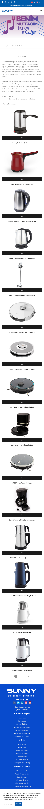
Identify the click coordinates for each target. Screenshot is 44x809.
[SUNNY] (7, 11)
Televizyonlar (22, 744)
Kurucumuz (22, 721)
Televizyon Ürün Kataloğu (22, 763)
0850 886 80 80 (23, 710)
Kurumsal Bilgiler (22, 724)
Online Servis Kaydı (22, 780)
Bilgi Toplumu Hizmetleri (22, 736)
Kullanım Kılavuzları (22, 771)
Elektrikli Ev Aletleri (22, 754)
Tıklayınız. (29, 5)
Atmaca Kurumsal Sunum (22, 727)
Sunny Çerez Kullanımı (22, 730)
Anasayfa (5, 46)
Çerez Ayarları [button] (8, 804)
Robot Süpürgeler (22, 750)
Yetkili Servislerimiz (22, 774)
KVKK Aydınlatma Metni (22, 733)
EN (39, 2)
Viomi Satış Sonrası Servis (22, 786)
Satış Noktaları (22, 777)
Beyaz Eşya (22, 747)
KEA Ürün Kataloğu (22, 760)
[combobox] (22, 104)
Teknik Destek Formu (22, 789)
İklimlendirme (22, 757)
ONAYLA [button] (18, 804)
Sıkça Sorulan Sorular (22, 783)
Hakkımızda (22, 718)
